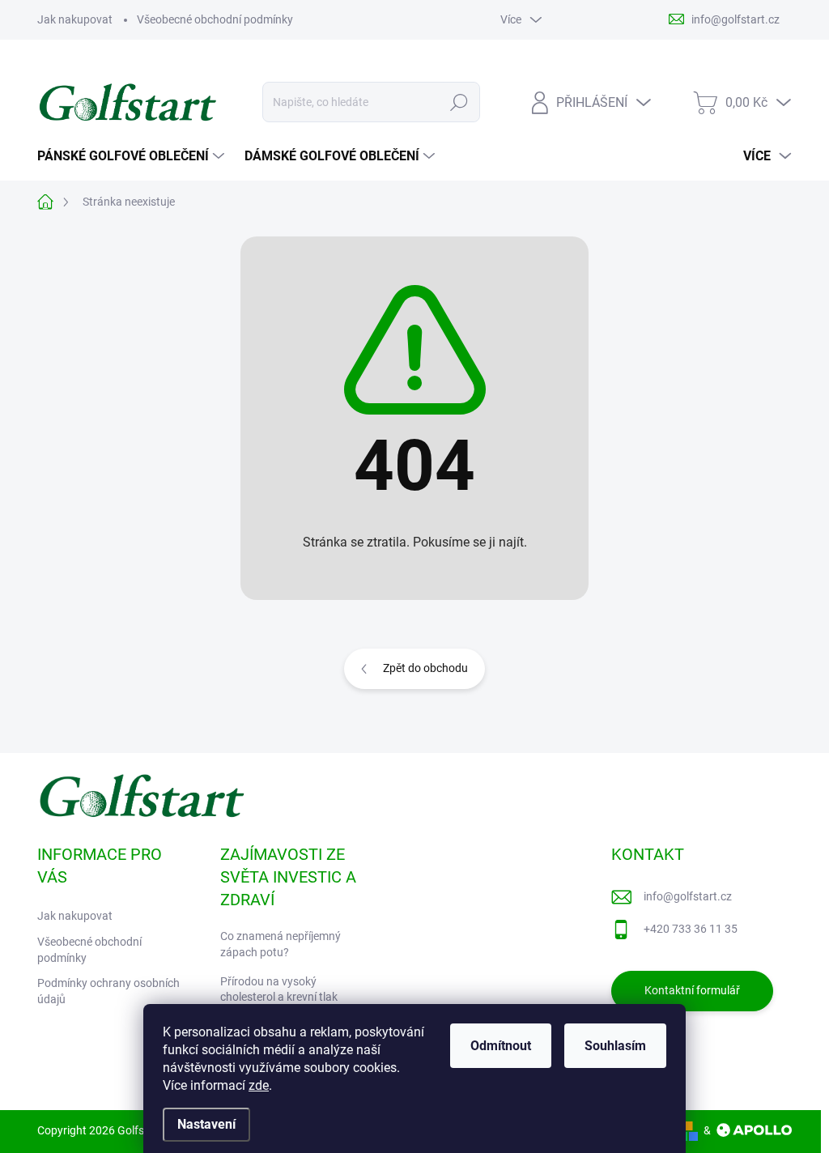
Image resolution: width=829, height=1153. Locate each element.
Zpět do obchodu (425, 668)
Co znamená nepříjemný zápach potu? (280, 944)
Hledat (458, 102)
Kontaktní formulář (692, 990)
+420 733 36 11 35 (691, 928)
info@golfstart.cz (688, 896)
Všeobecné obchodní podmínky (215, 19)
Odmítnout (500, 1045)
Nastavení (206, 1124)
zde (259, 1085)
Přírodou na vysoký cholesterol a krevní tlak (279, 989)
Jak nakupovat (75, 19)
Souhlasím (615, 1045)
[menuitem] (132, 156)
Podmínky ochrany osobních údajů (108, 991)
